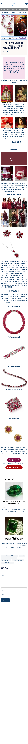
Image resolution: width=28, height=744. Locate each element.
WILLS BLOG (6, 12)
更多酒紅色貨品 (14, 460)
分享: (4, 51)
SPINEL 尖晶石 (13, 558)
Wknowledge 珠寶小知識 (7, 562)
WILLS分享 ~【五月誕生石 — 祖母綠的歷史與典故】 (14, 538)
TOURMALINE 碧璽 (6, 560)
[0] (26, 4)
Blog (20, 9)
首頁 (2, 12)
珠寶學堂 (24, 9)
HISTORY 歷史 (14, 555)
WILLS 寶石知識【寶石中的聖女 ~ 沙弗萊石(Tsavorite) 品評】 (14, 502)
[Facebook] (7, 52)
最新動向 (3, 9)
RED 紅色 (22, 555)
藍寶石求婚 (14, 9)
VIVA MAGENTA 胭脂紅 (18, 560)
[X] (9, 52)
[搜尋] (23, 4)
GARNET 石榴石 (5, 555)
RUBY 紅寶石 (5, 558)
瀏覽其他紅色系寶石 (14, 467)
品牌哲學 (8, 9)
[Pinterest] (11, 52)
